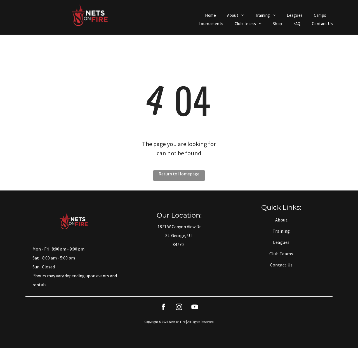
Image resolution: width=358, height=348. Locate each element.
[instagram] (179, 307)
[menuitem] (210, 15)
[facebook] (163, 307)
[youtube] (195, 307)
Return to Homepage (179, 174)
